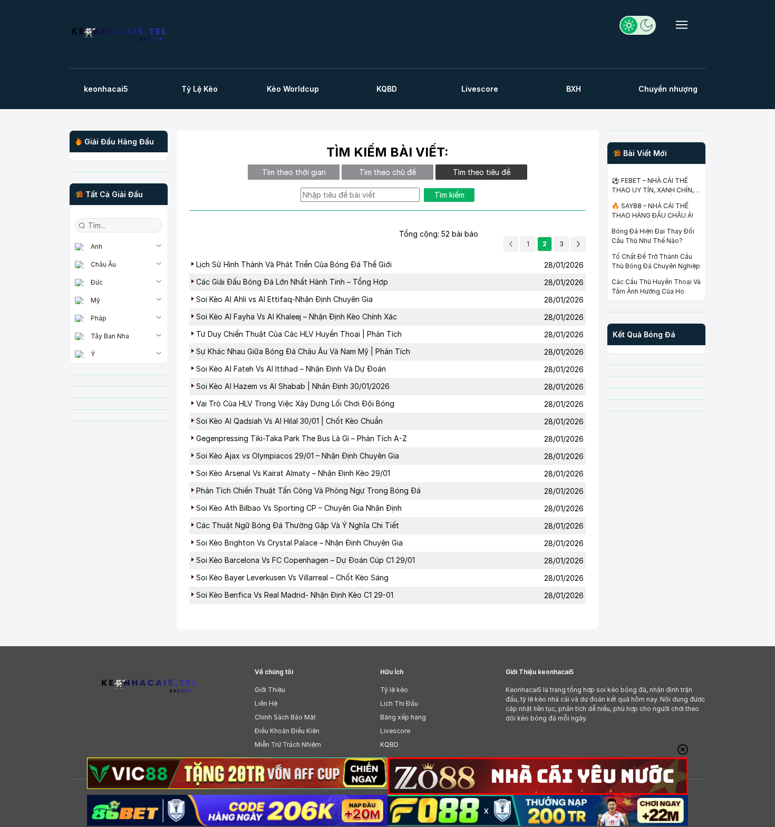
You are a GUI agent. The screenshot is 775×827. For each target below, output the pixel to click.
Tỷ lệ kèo (394, 690)
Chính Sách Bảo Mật (285, 717)
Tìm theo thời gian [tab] (294, 172)
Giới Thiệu (270, 690)
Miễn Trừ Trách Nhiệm (288, 744)
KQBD (389, 744)
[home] (118, 35)
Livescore (395, 731)
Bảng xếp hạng (403, 717)
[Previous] (510, 244)
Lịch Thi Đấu (399, 703)
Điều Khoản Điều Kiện (287, 731)
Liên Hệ (266, 703)
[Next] (578, 244)
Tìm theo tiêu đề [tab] (481, 172)
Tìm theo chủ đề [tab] (387, 172)
